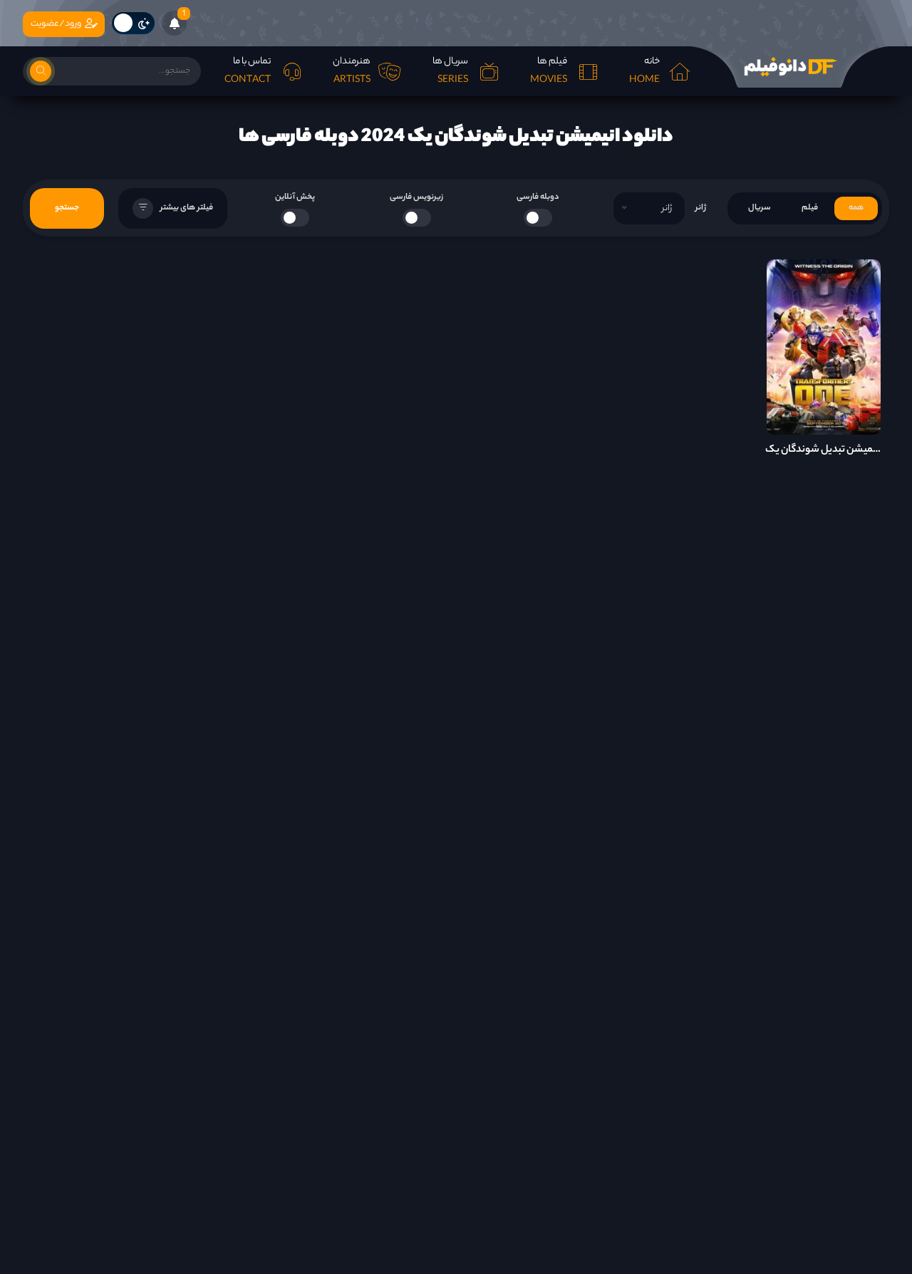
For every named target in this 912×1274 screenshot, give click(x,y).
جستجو (67, 208)
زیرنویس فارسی (416, 197)
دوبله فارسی (538, 197)
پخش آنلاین (295, 197)
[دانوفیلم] (789, 67)
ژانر (700, 208)
